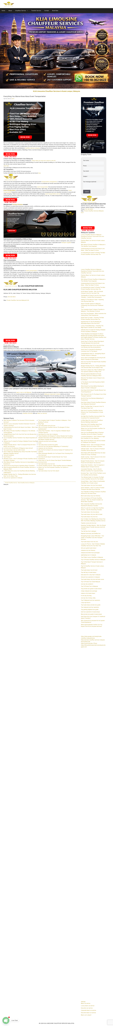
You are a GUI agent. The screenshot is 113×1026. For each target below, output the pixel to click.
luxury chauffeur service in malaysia (93, 836)
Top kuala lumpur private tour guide (90, 605)
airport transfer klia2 (95, 672)
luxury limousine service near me (98, 841)
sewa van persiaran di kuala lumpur (87, 911)
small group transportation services (94, 915)
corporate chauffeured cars (89, 740)
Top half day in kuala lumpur (88, 572)
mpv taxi (88, 857)
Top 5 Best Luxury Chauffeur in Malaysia (92, 557)
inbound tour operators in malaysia (90, 577)
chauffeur (84, 709)
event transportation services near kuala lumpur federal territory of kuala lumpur (93, 753)
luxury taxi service (97, 843)
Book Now (55, 10)
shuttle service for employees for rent (87, 913)
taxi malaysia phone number (96, 939)
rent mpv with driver (96, 895)
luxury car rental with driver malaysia (93, 833)
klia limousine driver (96, 794)
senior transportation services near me (88, 902)
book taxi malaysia (84, 691)
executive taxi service (93, 763)
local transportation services (89, 817)
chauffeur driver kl (91, 716)
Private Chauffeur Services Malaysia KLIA (18, 300)
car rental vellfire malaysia (94, 702)
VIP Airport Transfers (96, 988)
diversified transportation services (90, 747)
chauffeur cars (101, 712)
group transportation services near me (96, 770)
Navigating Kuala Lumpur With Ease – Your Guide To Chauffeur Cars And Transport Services (92, 537)
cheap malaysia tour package (89, 591)
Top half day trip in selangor (88, 531)
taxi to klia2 (91, 946)
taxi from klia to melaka (99, 930)
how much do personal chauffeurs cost (96, 782)
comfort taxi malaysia (95, 737)
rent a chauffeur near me (101, 894)
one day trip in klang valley (88, 598)
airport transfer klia (88, 672)
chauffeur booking (90, 709)
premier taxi (100, 869)
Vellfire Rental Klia (88, 981)
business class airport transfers (93, 695)
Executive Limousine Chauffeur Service (91, 761)
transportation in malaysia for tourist (95, 960)
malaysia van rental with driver (90, 848)
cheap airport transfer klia (85, 733)
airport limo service (97, 667)
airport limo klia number (98, 665)
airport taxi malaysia (89, 670)
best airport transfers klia (99, 686)
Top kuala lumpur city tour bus (89, 516)
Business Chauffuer (84, 695)
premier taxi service (87, 871)
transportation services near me (94, 972)
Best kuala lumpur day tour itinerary (90, 495)
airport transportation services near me (91, 679)
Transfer (101, 956)
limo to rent (89, 808)
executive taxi (100, 761)
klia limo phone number (88, 794)
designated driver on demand (89, 745)
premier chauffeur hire (85, 868)
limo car (96, 803)
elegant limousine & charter (89, 749)
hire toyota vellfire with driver (100, 777)
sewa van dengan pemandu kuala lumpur (98, 909)
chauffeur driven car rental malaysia (95, 714)
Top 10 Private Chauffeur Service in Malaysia (93, 559)
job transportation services (100, 784)
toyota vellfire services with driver (93, 956)
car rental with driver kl (99, 703)
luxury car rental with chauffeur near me (95, 831)
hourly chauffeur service (88, 780)
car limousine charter (86, 702)
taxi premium (90, 941)
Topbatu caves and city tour (88, 523)
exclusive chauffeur (87, 756)
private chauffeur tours (85, 885)
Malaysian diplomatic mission (52, 350)
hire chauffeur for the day (98, 775)
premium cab (103, 871)
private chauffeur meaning (95, 880)
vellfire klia (100, 979)
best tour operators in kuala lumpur (90, 611)
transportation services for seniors (99, 967)
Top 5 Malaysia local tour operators (90, 600)
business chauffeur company (100, 693)
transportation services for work (94, 970)
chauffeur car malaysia (95, 712)
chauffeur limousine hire (100, 719)
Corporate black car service (88, 1010)
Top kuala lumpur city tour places (90, 512)
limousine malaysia (94, 815)
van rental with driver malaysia (92, 979)
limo (85, 803)
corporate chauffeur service (99, 740)
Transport (87, 958)
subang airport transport (88, 918)
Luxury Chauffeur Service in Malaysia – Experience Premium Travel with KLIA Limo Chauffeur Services (92, 236)
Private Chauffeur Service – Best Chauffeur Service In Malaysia (19, 482)
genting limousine (92, 768)
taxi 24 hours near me (99, 918)
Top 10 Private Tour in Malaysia (89, 586)
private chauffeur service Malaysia (99, 883)
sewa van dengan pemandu (86, 909)
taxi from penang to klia (85, 934)
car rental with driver (91, 703)
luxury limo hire (89, 838)
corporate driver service (91, 742)
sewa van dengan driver (100, 908)
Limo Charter (100, 803)
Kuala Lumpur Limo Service (93, 801)
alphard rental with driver (85, 684)
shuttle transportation (98, 913)
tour (84, 949)
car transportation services (95, 705)
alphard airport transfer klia (101, 681)
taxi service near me (86, 944)
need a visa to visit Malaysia (23, 392)
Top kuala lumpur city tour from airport (91, 485)
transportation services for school (87, 967)
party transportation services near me (87, 861)
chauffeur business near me (99, 709)
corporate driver (84, 742)
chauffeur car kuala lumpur (85, 712)
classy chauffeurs (84, 737)
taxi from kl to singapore (92, 932)
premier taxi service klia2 (96, 871)
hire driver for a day (91, 777)
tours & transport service (89, 949)
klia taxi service (92, 798)
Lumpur (88, 819)
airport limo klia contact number (87, 665)
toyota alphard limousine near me (95, 955)
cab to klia (96, 700)
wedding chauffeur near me (89, 991)
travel (84, 976)
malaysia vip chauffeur (100, 848)
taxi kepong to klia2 (93, 937)
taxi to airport (103, 944)
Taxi (94, 918)
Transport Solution (17, 204)
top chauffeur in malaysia (96, 948)
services (103, 902)
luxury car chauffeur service (100, 826)
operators (91, 859)
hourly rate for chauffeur (97, 780)
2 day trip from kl (85, 602)
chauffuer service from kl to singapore (90, 731)
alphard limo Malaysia (95, 682)
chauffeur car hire (84, 711)
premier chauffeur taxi (102, 868)
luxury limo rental (96, 838)
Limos (103, 805)
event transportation (42, 187)
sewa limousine (100, 906)
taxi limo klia (83, 939)
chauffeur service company (32, 148)
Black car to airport (86, 1015)
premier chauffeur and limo (100, 866)
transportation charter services (94, 958)
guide (104, 770)
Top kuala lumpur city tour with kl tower (91, 514)
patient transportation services (100, 861)
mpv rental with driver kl (95, 855)
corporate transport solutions (89, 744)
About (10, 10)
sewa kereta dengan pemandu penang (90, 906)
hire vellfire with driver (85, 778)
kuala (100, 799)
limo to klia (84, 808)
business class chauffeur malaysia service (92, 696)
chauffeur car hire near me (92, 711)
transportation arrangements (49, 181)
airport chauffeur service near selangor (88, 663)
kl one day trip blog (86, 595)
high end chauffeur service (90, 773)
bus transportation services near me (87, 700)
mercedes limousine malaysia (87, 852)
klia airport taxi (98, 791)
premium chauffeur (84, 873)
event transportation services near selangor (91, 754)
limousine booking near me (100, 812)
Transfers (83, 958)
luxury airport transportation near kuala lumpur (94, 824)
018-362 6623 (12, 296)
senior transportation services (100, 901)
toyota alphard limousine (98, 951)
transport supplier (66, 242)
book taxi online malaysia (92, 691)
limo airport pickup (90, 803)
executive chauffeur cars (99, 758)
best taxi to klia (85, 689)
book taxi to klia (100, 691)
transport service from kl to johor (92, 974)
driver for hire (99, 747)
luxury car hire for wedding (99, 827)
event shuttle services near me (98, 751)
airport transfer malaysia (88, 674)
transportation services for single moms (88, 969)
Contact (46, 10)
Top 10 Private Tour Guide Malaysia (90, 581)
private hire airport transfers (101, 885)
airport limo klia (102, 663)
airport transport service (91, 681)
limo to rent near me (102, 808)
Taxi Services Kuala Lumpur (95, 944)
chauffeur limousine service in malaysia (98, 721)
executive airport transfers (89, 758)
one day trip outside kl (87, 584)
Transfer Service (36, 10)
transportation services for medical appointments (94, 965)
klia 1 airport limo (93, 789)
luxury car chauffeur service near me (87, 827)
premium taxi (89, 876)
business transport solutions (92, 698)
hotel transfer (96, 778)
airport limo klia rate (90, 667)
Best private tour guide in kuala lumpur (91, 614)
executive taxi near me (85, 763)
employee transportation (98, 749)
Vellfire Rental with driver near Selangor (93, 986)
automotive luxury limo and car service (88, 686)
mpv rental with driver (87, 855)
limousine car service (95, 813)
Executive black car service (88, 1012)
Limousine (90, 810)
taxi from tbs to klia (85, 937)
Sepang (96, 902)
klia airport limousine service (90, 791)
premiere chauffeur (84, 869)
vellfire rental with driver (95, 981)
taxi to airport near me (85, 946)
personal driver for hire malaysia (96, 862)
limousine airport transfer (90, 812)
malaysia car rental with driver (86, 847)
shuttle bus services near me (99, 911)
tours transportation (90, 951)
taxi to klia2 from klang (98, 946)
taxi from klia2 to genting (100, 927)
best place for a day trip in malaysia (90, 574)
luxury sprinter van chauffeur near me (87, 843)
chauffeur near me (84, 723)
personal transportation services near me (96, 864)
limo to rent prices (84, 810)
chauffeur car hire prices (101, 711)
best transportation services (94, 689)
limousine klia (86, 815)
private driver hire (92, 885)
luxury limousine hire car (93, 840)
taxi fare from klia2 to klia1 (85, 923)
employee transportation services (87, 751)
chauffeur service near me (100, 726)
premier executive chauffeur (93, 869)
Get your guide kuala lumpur (88, 548)
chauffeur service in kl (100, 723)
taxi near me (103, 939)
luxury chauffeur (91, 834)
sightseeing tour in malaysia (88, 555)
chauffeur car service (84, 714)
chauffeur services (28, 413)
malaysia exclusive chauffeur (97, 847)
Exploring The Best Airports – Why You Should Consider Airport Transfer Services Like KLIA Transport (93, 527)
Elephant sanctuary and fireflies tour (91, 533)
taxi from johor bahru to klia (98, 925)
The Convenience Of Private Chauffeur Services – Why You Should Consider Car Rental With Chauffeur (92, 499)
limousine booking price (85, 813)
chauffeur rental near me (92, 723)
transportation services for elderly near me (88, 963)
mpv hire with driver (87, 854)
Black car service (85, 1003)
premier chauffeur (92, 866)
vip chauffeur (103, 988)
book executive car (102, 689)
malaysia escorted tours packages (90, 552)
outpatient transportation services (100, 859)
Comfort (89, 737)
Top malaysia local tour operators (90, 607)
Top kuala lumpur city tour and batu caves (92, 579)
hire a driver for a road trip (99, 773)
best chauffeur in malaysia (97, 688)
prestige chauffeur (95, 876)
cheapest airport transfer (94, 733)
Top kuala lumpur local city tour (89, 541)
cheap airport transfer (101, 731)
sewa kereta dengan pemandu (86, 904)
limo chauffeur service (90, 805)
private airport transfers (89, 878)
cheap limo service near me (89, 735)
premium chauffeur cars (92, 873)
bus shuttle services (101, 698)
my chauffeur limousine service (95, 857)
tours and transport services (99, 949)
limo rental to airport (98, 805)
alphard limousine (103, 682)
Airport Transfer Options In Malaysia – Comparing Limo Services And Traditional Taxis (92, 305)
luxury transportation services (94, 845)
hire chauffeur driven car (89, 775)
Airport (83, 661)
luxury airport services (98, 819)
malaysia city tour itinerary (88, 550)
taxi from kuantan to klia (101, 932)
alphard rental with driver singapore (96, 684)
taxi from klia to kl (91, 930)
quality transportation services (96, 890)
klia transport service (88, 799)
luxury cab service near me (90, 826)
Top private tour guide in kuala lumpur (91, 588)
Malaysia (102, 845)
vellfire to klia (90, 988)
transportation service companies (99, 962)
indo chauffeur (93, 784)
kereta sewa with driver (90, 787)
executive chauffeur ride (94, 759)
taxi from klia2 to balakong (91, 927)
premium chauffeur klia (90, 875)
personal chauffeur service (85, 862)
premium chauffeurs (98, 875)
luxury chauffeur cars (98, 834)
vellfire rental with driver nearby (92, 984)
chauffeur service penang (85, 728)
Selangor (100, 899)
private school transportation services (87, 887)
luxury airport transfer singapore (92, 822)
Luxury (92, 819)
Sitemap (83, 1001)
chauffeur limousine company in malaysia (88, 719)
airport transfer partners (97, 674)
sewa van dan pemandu (92, 908)
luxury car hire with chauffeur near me (96, 829)
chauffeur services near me (96, 730)
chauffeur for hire (98, 716)
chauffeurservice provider (94, 728)
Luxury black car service (87, 1005)
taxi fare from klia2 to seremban (96, 923)
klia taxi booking (87, 796)
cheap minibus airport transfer (99, 735)
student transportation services (94, 916)
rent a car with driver (93, 894)
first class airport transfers (94, 766)
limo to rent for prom (94, 808)
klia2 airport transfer (99, 789)
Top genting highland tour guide (89, 609)
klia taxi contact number (94, 796)
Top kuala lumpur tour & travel (89, 570)
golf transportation (99, 768)
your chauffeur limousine (99, 991)
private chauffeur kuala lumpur (99, 878)
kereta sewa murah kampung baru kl (87, 785)
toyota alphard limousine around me (96, 953)
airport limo (97, 663)
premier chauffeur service (93, 868)
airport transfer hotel (97, 670)
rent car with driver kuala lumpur (86, 895)
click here (6, 165)
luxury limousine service (101, 840)
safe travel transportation (92, 897)
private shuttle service (99, 887)
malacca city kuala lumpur (88, 593)
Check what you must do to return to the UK (43, 160)
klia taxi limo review (86, 798)
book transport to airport (89, 693)
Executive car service (87, 1008)
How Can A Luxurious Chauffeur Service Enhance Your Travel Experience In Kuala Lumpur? (92, 412)
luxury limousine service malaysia (87, 841)
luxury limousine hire (84, 840)
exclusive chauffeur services (96, 756)
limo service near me (86, 807)
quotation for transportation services (95, 892)
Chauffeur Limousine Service (86, 721)
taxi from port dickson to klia (95, 934)
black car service (42, 413)
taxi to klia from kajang (88, 948)
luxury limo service (102, 838)
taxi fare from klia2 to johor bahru (100, 922)
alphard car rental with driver (86, 682)
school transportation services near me (91, 899)
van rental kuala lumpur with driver (97, 977)
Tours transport (83, 951)
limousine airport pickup (97, 810)
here (39, 173)
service (99, 902)
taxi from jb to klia (89, 925)
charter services (100, 707)
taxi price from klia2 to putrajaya (98, 941)
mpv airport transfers (97, 852)
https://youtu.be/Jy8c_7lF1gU (89, 643)
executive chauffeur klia (85, 759)
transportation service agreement (87, 962)
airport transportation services (86, 677)
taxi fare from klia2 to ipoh (88, 922)
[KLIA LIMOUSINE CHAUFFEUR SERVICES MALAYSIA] (8, 4)
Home (3, 10)
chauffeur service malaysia (90, 726)
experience (100, 765)
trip (90, 977)
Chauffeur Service (20, 10)
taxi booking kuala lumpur (96, 920)
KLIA (88, 789)
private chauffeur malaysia (85, 880)
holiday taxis (91, 778)
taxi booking (89, 920)
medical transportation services (86, 850)
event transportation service (52, 194)
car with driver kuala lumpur (92, 707)
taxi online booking (84, 941)
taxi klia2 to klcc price (101, 937)
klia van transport (95, 799)
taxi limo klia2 (88, 939)
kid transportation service (99, 787)
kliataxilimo (101, 796)
